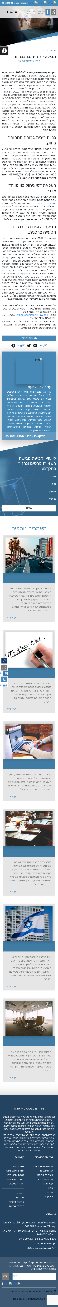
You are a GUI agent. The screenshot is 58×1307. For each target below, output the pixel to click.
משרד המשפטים (15, 1179)
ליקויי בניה (39, 1144)
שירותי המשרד (45, 1170)
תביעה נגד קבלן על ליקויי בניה (18, 1144)
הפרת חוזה (35, 1135)
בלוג (50, 1187)
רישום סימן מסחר (21, 1138)
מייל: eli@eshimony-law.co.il (41, 1248)
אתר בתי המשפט (15, 1170)
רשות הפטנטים (16, 1183)
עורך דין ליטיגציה (20, 1141)
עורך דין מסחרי (49, 1135)
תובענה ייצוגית (46, 203)
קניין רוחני (48, 1183)
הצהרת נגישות (16, 1206)
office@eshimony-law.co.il (32, 315)
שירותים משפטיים (44, 1119)
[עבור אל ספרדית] (32, 3)
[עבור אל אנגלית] (52, 3)
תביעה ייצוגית (22, 1135)
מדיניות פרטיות (16, 1201)
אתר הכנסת (18, 1166)
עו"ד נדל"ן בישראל (31, 578)
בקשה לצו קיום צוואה (31, 673)
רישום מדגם (31, 764)
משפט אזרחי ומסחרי (42, 1166)
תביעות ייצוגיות (29, 338)
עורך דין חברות (25, 1150)
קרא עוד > (11, 617)
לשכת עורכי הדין (15, 1174)
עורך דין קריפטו (45, 1174)
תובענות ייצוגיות (44, 1179)
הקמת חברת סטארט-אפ (31, 851)
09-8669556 (26, 1238)
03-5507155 (7, 3)
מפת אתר (19, 1193)
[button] (4, 50)
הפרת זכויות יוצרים (39, 1138)
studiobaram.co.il (34, 1298)
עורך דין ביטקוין (37, 1141)
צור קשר (48, 1196)
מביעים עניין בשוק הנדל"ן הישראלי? (30, 946)
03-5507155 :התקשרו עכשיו (25, 436)
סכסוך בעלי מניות (44, 1147)
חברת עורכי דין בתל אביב (31, 1041)
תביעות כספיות (28, 1147)
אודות (50, 1192)
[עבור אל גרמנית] (42, 3)
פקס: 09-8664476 (46, 1243)
